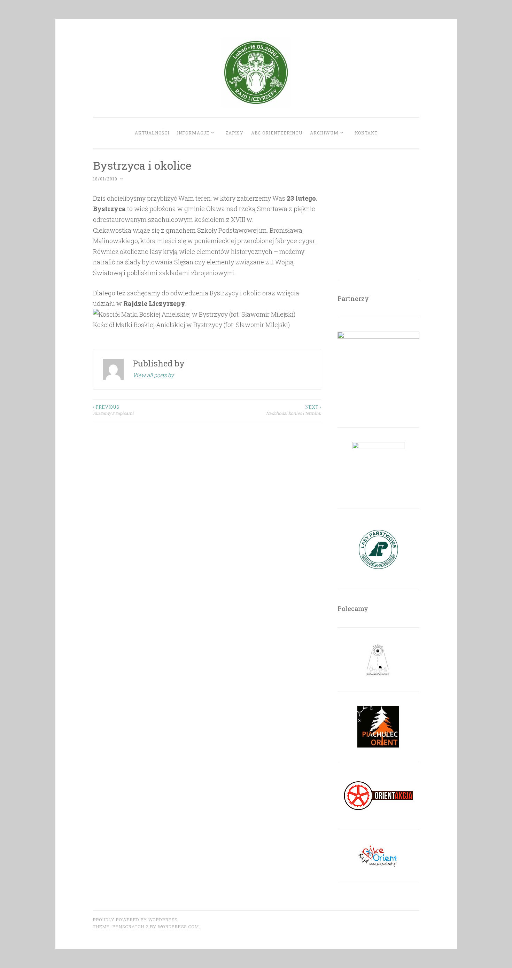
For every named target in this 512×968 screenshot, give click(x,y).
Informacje (193, 132)
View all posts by (153, 375)
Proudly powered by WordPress (135, 919)
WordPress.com (178, 926)
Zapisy (234, 132)
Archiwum (324, 132)
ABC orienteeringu (276, 132)
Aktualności (152, 132)
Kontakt (366, 132)
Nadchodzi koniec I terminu (293, 410)
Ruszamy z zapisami (113, 410)
